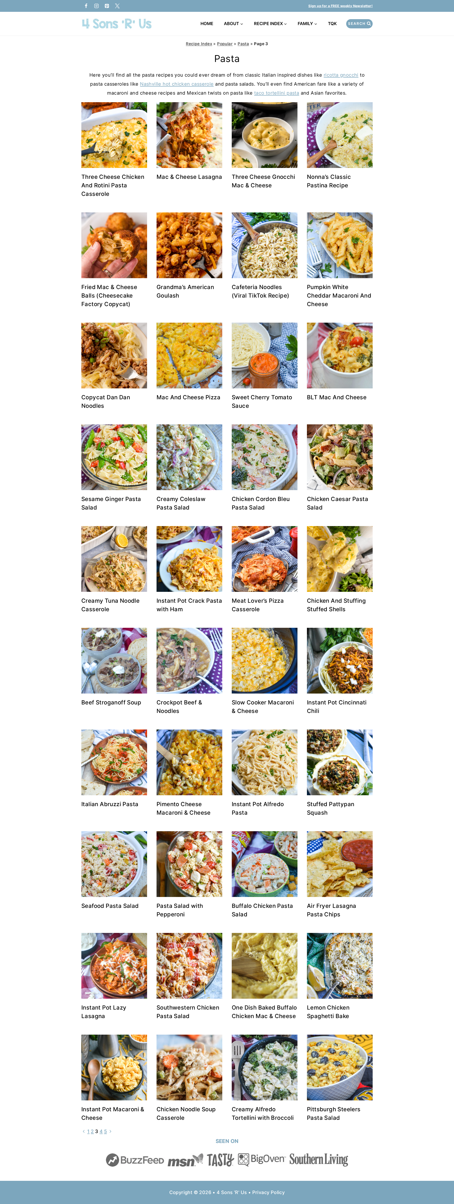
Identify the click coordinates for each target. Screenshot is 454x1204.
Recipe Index (199, 43)
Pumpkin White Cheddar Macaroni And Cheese (339, 296)
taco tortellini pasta (276, 93)
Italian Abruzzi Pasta (109, 804)
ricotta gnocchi (341, 75)
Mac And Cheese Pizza (188, 397)
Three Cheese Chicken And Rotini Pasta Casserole (112, 185)
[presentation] (114, 135)
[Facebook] (86, 6)
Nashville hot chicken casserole (177, 84)
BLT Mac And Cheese (337, 397)
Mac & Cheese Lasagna (189, 176)
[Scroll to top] (442, 1185)
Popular (225, 43)
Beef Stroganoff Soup (111, 702)
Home (207, 23)
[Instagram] (96, 6)
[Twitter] (117, 6)
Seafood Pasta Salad (110, 905)
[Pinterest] (107, 6)
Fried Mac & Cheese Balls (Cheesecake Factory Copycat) (109, 296)
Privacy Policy (268, 1192)
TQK (333, 23)
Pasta (243, 43)
